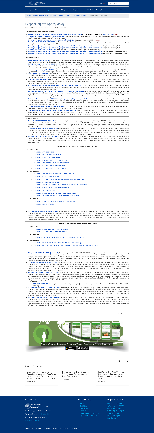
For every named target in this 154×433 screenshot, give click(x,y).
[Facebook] (119, 361)
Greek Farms (111, 418)
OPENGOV (84, 408)
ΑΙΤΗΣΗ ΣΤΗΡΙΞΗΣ (44, 152)
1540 (46, 417)
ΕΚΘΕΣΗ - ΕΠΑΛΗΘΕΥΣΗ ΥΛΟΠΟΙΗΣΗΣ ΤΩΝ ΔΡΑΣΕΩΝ (54, 201)
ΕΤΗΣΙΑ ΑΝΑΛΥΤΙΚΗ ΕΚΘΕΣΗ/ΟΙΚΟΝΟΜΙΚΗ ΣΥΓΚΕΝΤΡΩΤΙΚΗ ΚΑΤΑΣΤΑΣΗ (60, 185)
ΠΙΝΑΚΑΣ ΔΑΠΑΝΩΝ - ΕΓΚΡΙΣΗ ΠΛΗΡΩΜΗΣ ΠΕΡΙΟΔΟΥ (55, 193)
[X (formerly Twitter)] (123, 361)
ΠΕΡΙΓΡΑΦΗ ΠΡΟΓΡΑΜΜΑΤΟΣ (47, 157)
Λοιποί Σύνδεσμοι (113, 415)
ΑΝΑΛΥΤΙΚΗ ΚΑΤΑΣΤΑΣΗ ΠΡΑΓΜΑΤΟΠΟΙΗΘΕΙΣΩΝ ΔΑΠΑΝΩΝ (56, 196)
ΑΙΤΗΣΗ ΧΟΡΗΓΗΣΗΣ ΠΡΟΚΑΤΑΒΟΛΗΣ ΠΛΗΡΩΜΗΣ (54, 174)
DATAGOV (83, 411)
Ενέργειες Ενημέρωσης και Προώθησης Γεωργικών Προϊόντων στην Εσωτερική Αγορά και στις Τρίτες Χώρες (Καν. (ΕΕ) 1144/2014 (41, 375)
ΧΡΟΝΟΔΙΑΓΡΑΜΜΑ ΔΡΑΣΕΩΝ (47, 182)
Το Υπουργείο (38, 10)
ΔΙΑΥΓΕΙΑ (83, 406)
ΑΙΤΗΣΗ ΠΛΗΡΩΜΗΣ (45, 190)
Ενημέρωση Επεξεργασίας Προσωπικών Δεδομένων (89, 414)
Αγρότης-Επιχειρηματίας (51, 10)
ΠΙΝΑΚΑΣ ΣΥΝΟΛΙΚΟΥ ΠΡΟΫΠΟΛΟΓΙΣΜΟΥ (51, 163)
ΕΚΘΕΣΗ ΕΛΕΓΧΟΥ (44, 204)
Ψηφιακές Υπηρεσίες (73, 10)
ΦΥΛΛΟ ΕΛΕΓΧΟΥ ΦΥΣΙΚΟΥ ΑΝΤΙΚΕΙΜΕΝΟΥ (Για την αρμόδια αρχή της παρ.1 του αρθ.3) (66, 245)
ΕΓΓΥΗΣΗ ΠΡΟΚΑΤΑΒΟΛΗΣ (46, 177)
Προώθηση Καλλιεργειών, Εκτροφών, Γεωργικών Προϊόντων (40, 27)
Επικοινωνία (115, 10)
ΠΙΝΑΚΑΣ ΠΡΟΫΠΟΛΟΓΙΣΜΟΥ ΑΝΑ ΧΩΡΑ (51, 166)
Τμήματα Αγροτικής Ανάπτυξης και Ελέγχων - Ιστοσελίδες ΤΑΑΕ (115, 410)
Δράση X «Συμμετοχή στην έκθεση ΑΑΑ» (50, 160)
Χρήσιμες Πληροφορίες (102, 10)
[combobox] (118, 3)
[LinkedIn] (127, 361)
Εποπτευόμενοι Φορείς (115, 403)
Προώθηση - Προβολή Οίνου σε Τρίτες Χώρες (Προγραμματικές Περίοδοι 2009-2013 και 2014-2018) (111, 375)
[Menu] (120, 9)
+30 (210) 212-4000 (43, 414)
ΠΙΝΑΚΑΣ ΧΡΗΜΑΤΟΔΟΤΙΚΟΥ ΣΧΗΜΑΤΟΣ (51, 168)
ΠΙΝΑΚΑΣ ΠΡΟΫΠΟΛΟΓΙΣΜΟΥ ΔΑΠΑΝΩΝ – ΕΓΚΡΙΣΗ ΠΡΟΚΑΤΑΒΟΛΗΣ (59, 179)
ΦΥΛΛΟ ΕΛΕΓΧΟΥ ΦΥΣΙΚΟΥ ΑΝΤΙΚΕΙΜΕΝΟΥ (51, 187)
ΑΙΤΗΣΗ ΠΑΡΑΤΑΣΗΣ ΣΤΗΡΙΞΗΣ (47, 155)
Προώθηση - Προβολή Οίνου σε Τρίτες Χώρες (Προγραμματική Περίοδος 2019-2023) (75, 374)
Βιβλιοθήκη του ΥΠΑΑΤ (115, 406)
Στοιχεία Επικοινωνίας (32, 420)
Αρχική (31, 10)
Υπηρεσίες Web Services (88, 10)
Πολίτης (63, 10)
